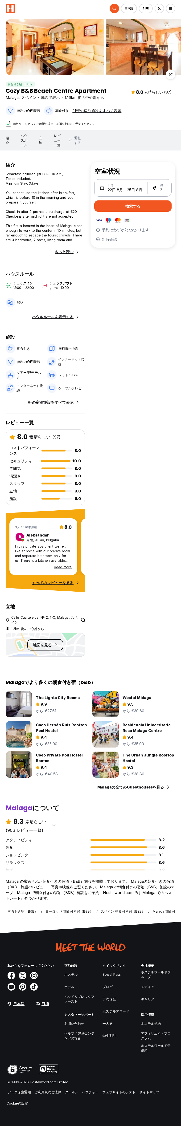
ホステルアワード (116, 1011)
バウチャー (90, 1092)
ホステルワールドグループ (156, 974)
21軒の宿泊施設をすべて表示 (96, 110)
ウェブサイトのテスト (119, 1092)
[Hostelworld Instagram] (34, 975)
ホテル (69, 987)
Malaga (12, 97)
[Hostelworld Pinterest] (22, 987)
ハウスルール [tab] (24, 140)
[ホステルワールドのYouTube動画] (11, 987)
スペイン (28, 97)
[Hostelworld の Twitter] (22, 975)
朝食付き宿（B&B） (20, 84)
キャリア (147, 999)
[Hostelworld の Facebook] (11, 975)
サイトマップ (149, 1092)
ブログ (107, 987)
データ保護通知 (19, 1092)
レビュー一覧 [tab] (57, 140)
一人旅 (107, 1023)
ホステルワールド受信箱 (156, 1048)
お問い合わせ (74, 1023)
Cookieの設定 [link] (17, 1103)
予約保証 (109, 999)
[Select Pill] (114, 8)
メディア (147, 987)
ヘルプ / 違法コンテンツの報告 (79, 1035)
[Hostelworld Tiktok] (34, 987)
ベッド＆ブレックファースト (79, 999)
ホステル (71, 974)
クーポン (71, 1092)
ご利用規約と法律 (48, 1092)
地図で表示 (50, 97)
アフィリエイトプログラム (156, 1035)
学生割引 (109, 1036)
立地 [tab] (40, 140)
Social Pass (112, 974)
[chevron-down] (54, 825)
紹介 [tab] (7, 140)
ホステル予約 (151, 1023)
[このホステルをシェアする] (170, 74)
